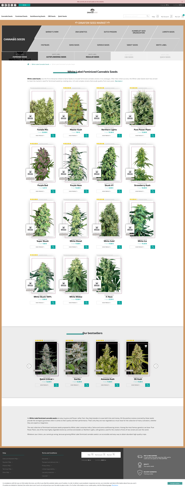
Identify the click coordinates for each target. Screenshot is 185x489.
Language (162, 5)
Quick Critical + (47, 379)
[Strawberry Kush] (141, 163)
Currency (175, 5)
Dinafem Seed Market (92, 22)
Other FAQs (6, 472)
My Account (165, 16)
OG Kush (138, 379)
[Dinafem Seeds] (92, 10)
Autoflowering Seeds (37, 16)
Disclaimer (45, 458)
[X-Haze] (108, 274)
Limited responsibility (48, 469)
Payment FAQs (7, 462)
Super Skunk (43, 241)
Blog (24, 5)
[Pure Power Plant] (141, 107)
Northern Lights (109, 130)
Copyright (45, 476)
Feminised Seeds (21, 16)
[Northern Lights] (108, 107)
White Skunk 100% (43, 297)
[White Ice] (141, 218)
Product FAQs (7, 465)
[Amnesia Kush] (107, 358)
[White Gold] (108, 218)
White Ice (142, 241)
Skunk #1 (109, 185)
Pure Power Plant (142, 130)
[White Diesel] (75, 218)
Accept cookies (175, 483)
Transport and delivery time (50, 462)
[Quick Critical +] (46, 358)
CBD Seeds (52, 16)
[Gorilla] (76, 358)
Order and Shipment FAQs (10, 458)
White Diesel (76, 241)
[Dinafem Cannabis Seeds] (28, 64)
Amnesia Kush (107, 379)
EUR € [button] (180, 5)
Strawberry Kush (142, 185)
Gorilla (77, 379)
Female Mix (42, 130)
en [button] (167, 5)
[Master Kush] (75, 107)
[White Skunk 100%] (42, 274)
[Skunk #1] (108, 163)
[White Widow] (75, 274)
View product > (40, 135)
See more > (119, 81)
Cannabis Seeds (7, 16)
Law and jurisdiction (48, 472)
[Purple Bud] (42, 163)
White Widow (75, 297)
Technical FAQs (7, 469)
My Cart (177, 16)
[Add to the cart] (53, 135)
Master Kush (76, 130)
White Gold (109, 241)
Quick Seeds (62, 16)
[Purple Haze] (75, 163)
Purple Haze (76, 185)
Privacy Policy (46, 465)
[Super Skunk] (42, 218)
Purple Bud (42, 185)
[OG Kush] (137, 358)
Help (153, 16)
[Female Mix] (42, 107)
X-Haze (109, 297)
